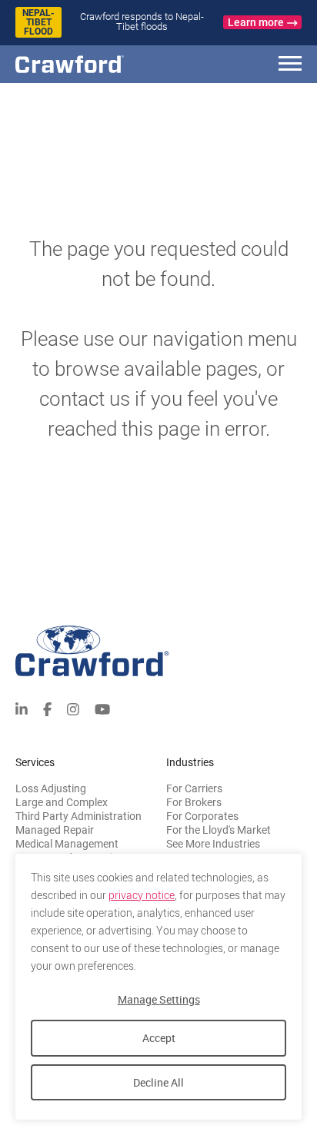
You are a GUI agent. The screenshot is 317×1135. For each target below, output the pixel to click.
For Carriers (194, 788)
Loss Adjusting (50, 788)
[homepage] (96, 64)
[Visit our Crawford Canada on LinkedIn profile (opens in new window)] (21, 707)
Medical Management (66, 844)
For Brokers (194, 802)
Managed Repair (54, 830)
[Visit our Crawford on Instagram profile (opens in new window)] (73, 707)
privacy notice (141, 895)
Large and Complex (61, 802)
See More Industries (213, 844)
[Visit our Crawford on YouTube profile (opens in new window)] (102, 707)
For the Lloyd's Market (218, 830)
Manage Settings (159, 999)
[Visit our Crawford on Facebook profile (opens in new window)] (47, 707)
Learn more (256, 22)
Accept (158, 1037)
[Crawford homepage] (158, 651)
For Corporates (202, 816)
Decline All (158, 1082)
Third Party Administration (78, 816)
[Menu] (290, 66)
